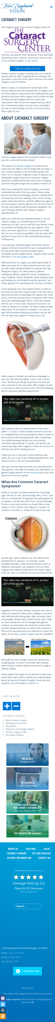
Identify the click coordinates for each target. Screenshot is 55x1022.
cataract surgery (23, 165)
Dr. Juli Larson (31, 60)
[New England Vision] (17, 4)
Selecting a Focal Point (16, 723)
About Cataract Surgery (16, 720)
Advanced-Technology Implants (20, 729)
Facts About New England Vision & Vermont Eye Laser (27, 993)
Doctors (31, 848)
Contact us (44, 857)
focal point (35, 472)
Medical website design (32, 999)
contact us (33, 683)
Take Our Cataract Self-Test (27, 68)
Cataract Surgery (14, 716)
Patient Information (19, 857)
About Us (13, 848)
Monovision (11, 726)
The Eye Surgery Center (23, 256)
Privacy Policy (27, 988)
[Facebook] (3, 998)
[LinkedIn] (3, 1010)
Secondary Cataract (15, 735)
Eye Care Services (41, 853)
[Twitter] (3, 1004)
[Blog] (3, 1016)
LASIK (47, 848)
